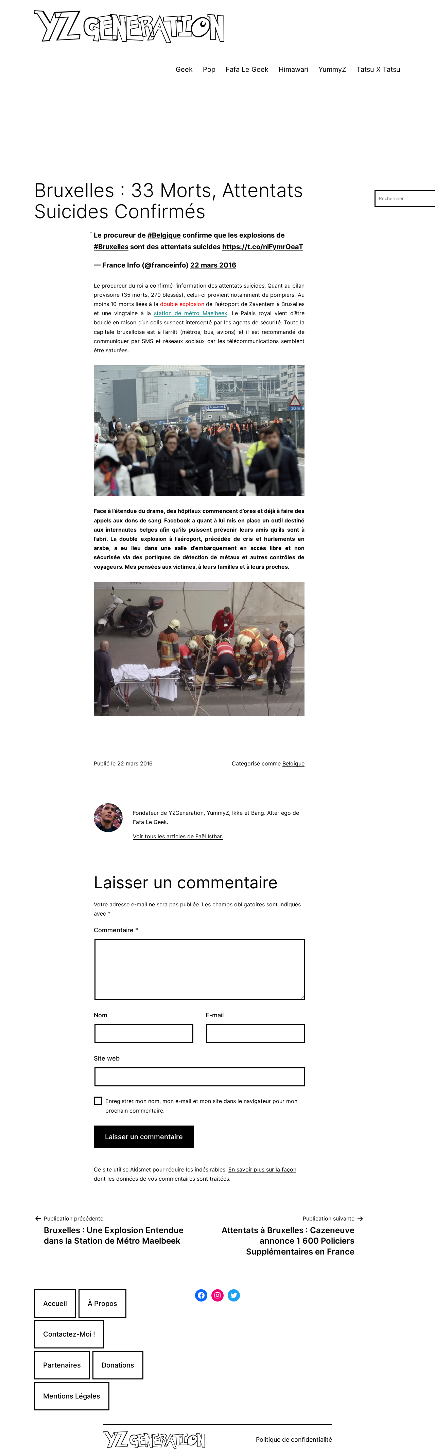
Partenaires (62, 1365)
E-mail (215, 1015)
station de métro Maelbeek (190, 313)
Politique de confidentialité (294, 1439)
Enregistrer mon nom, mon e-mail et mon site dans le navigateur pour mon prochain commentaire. (201, 1106)
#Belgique (164, 235)
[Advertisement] (217, 129)
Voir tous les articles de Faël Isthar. (178, 836)
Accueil (55, 1303)
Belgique (293, 763)
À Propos (102, 1303)
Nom (100, 1015)
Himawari (293, 69)
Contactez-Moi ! (69, 1334)
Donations (118, 1365)
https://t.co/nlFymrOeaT (262, 247)
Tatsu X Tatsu (378, 69)
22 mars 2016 (213, 265)
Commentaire (116, 930)
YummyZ (332, 69)
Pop (209, 69)
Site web (107, 1058)
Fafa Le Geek (247, 69)
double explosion (182, 304)
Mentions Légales (71, 1396)
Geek (184, 69)
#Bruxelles (111, 247)
